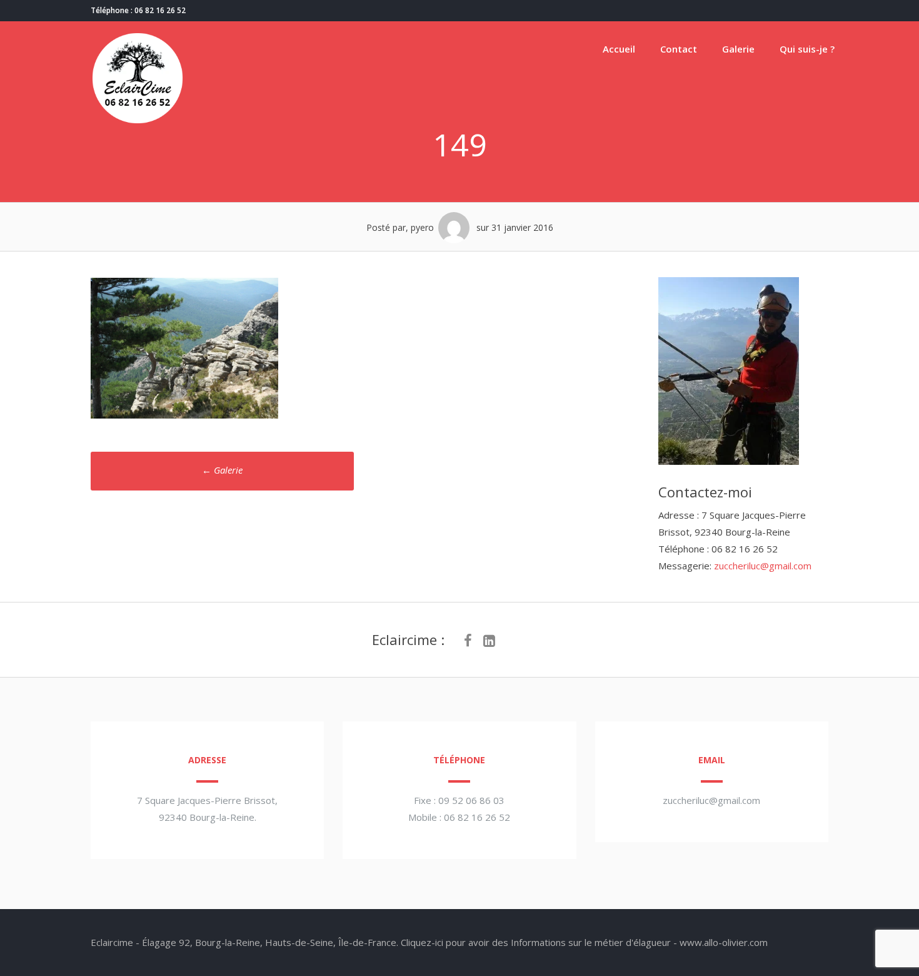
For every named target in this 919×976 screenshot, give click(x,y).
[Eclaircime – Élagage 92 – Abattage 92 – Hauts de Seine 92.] (137, 121)
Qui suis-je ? (807, 49)
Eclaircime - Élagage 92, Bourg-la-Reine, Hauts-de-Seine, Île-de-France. (244, 942)
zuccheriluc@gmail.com (762, 565)
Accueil (619, 49)
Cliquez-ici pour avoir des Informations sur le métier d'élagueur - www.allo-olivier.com (584, 942)
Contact (678, 49)
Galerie (738, 49)
